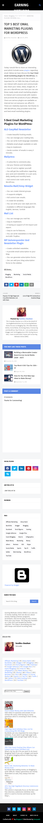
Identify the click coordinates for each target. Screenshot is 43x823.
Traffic (33, 548)
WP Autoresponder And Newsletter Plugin (16, 242)
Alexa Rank (24, 522)
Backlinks (9, 525)
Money (28, 541)
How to (20, 537)
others (8, 544)
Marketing (17, 274)
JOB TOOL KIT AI (10, 490)
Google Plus (23, 533)
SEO (22, 544)
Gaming (28, 529)
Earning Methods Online (21, 11)
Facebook (9, 529)
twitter (8, 552)
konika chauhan (11, 38)
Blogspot (19, 819)
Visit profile (19, 646)
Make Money (10, 541)
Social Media (27, 274)
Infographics (30, 537)
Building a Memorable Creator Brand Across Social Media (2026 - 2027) (25, 355)
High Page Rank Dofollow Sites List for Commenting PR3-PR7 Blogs (19, 730)
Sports (19, 548)
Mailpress (9, 156)
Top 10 (26, 548)
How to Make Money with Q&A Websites (19, 711)
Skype (29, 544)
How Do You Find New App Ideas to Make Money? (24, 377)
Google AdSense (11, 533)
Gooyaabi (37, 819)
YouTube (8, 556)
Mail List (8, 213)
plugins (27, 70)
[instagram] (35, 468)
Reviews (15, 544)
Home (6, 16)
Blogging (8, 274)
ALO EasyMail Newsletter (17, 129)
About (15, 815)
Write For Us (34, 815)
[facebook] (8, 468)
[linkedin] (21, 468)
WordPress (8, 277)
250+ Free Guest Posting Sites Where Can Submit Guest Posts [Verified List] (20, 748)
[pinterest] (28, 468)
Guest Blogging (10, 537)
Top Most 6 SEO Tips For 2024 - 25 (26, 366)
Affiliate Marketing (11, 522)
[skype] (8, 474)
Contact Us (23, 815)
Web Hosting (17, 552)
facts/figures (19, 529)
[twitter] (15, 468)
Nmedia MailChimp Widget (18, 186)
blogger (17, 525)
